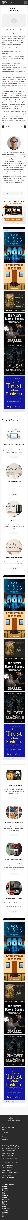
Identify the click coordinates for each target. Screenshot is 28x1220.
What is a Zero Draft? (14, 479)
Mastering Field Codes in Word (14, 442)
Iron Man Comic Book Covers (14, 820)
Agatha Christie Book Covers (14, 858)
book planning (5, 93)
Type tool (9, 83)
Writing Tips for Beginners (14, 554)
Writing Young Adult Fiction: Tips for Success (14, 517)
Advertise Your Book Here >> (10, 411)
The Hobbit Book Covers (14, 783)
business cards (6, 73)
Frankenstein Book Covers (14, 896)
